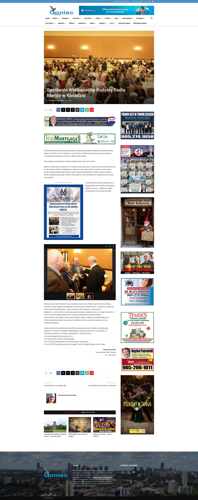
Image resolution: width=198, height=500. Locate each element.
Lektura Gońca (124, 23)
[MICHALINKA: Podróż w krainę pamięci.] (80, 424)
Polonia (76, 18)
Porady (102, 23)
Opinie (107, 18)
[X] (63, 110)
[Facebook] (58, 110)
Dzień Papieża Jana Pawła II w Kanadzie (102, 385)
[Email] (73, 110)
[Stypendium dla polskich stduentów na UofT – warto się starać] (55, 424)
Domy (92, 23)
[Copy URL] (68, 110)
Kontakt (81, 23)
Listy (112, 23)
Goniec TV (96, 431)
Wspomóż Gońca (140, 23)
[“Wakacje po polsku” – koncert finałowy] (104, 424)
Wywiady (140, 18)
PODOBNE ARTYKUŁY (72, 412)
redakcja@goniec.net (90, 490)
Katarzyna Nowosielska (57, 100)
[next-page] (48, 440)
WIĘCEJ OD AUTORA (88, 412)
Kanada (65, 18)
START (47, 18)
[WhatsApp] (87, 110)
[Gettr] (92, 110)
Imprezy (61, 23)
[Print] (77, 110)
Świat (55, 18)
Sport (98, 18)
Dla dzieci (49, 23)
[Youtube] (134, 472)
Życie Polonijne (58, 28)
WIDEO (71, 23)
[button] (151, 19)
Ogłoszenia (127, 18)
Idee (116, 18)
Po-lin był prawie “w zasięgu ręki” (55, 385)
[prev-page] (45, 440)
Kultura (87, 18)
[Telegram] (82, 110)
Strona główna (48, 28)
